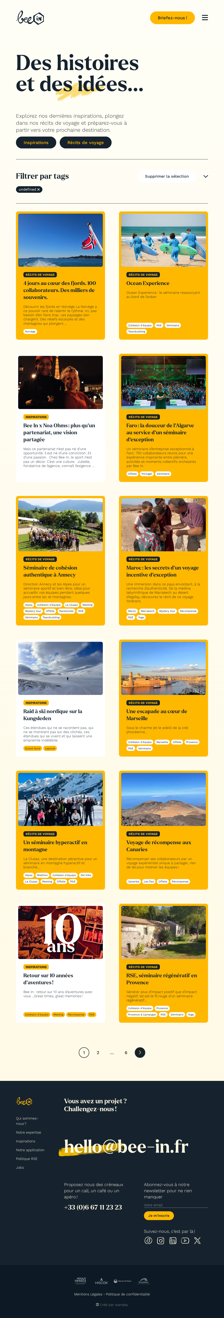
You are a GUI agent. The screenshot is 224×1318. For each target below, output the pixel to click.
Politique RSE (27, 1159)
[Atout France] (80, 1281)
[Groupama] (143, 1281)
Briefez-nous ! (172, 17)
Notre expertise (28, 1132)
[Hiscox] (101, 1281)
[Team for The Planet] (122, 1281)
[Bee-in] (30, 18)
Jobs (20, 1167)
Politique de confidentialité (128, 1294)
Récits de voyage (85, 142)
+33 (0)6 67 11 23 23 (93, 1207)
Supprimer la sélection (167, 176)
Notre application (30, 1150)
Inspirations (36, 142)
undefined (27, 189)
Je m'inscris (159, 1215)
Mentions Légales (88, 1294)
